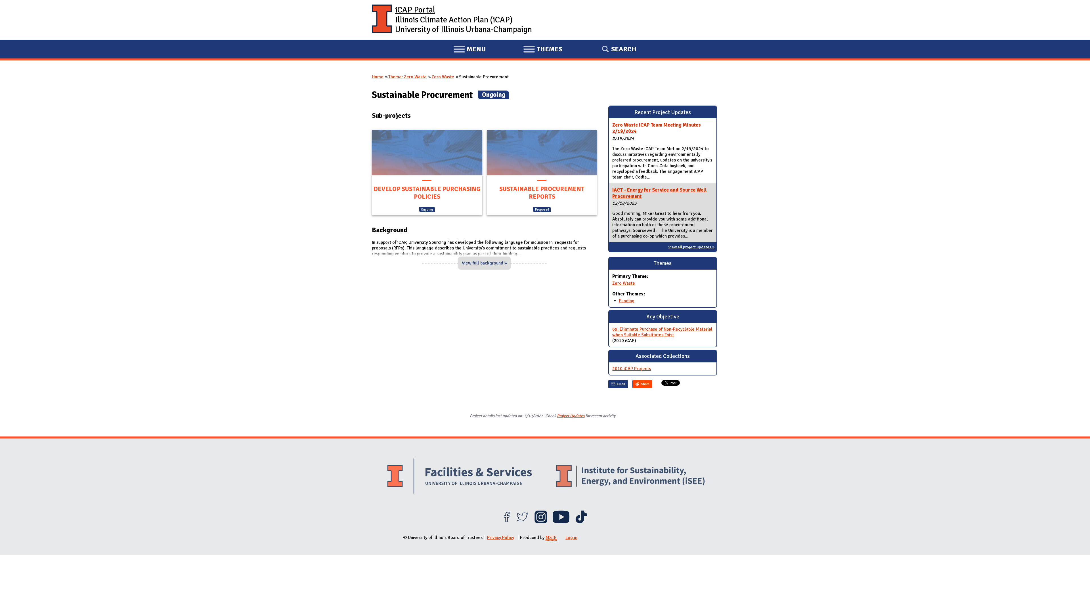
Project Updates (570, 415)
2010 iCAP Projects (631, 368)
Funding (626, 301)
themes (542, 50)
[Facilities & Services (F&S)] (459, 477)
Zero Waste (442, 77)
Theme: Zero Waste (407, 77)
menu (469, 50)
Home (377, 77)
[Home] (382, 20)
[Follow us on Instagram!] (540, 522)
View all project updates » (691, 246)
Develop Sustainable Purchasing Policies (427, 192)
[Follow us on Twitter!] (522, 522)
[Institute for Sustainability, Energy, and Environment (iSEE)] (630, 476)
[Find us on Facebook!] (506, 522)
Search (623, 49)
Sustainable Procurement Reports (541, 192)
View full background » (484, 263)
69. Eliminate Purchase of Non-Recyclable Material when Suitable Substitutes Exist (662, 332)
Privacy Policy (500, 537)
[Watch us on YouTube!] (561, 522)
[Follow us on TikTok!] (581, 522)
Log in (571, 537)
